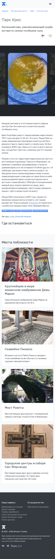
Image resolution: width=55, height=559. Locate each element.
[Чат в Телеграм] (7, 546)
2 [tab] (6, 104)
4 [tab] (14, 104)
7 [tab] (27, 104)
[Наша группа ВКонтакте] (3, 546)
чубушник (33, 203)
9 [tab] (36, 104)
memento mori (7, 211)
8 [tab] (31, 104)
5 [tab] (19, 104)
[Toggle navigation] (50, 4)
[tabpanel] (28, 79)
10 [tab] (40, 104)
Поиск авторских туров (12, 517)
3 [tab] (10, 104)
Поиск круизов (8, 520)
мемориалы (27, 211)
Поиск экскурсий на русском (14, 515)
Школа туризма (8, 509)
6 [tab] (23, 104)
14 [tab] (27, 108)
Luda (12, 216)
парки (17, 211)
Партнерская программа (38, 507)
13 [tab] (52, 104)
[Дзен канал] (16, 545)
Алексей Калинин (23, 216)
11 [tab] (44, 104)
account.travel (8, 541)
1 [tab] (2, 104)
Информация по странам (12, 507)
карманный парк (40, 211)
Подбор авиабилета (10, 512)
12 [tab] (48, 104)
